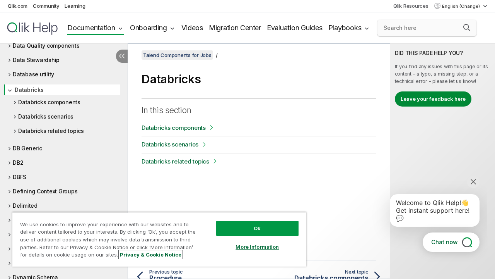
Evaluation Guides (295, 28)
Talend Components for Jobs (177, 55)
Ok (257, 228)
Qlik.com (17, 6)
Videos (192, 28)
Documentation (91, 28)
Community (46, 6)
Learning (75, 6)
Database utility (33, 74)
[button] (467, 27)
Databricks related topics (51, 130)
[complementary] (442, 161)
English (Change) (461, 6)
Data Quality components (46, 45)
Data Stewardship (36, 60)
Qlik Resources (410, 6)
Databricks (29, 89)
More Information (257, 247)
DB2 (18, 162)
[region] (159, 239)
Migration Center (235, 28)
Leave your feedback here (433, 99)
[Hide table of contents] (122, 56)
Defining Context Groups (45, 191)
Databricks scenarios (45, 116)
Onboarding (148, 28)
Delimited (25, 205)
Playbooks (345, 28)
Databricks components (49, 102)
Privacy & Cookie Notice (150, 254)
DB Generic (27, 148)
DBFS (19, 177)
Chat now (444, 242)
